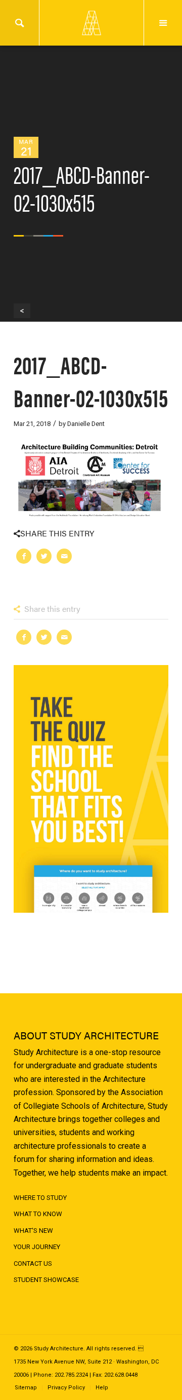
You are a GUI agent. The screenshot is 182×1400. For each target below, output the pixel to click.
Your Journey (37, 1247)
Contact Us (33, 1263)
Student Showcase (46, 1280)
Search (19, 23)
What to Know (38, 1214)
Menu (163, 23)
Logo (91, 23)
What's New (33, 1230)
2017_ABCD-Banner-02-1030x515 (91, 380)
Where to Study (40, 1197)
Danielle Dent (86, 423)
